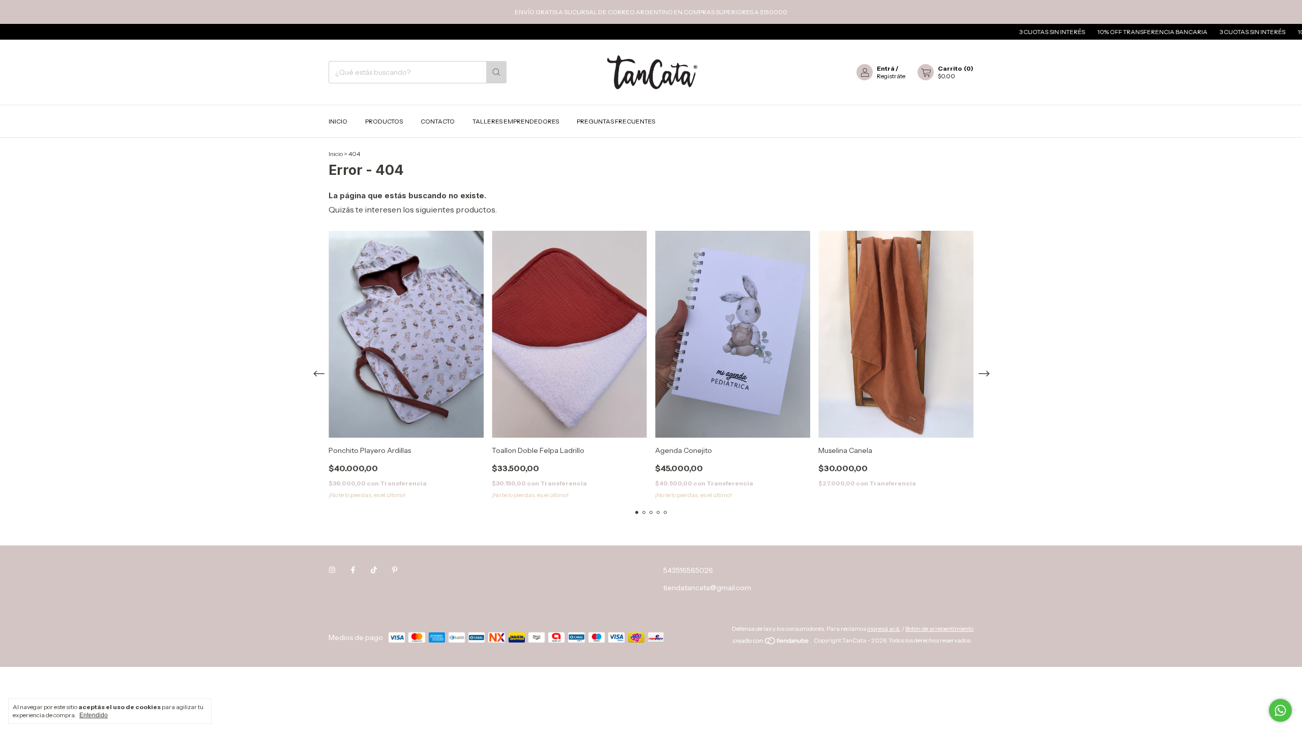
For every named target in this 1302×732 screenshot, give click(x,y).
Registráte (891, 76)
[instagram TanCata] (332, 570)
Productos (384, 121)
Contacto (438, 121)
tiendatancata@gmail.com (707, 587)
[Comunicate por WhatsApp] (1280, 710)
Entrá (886, 68)
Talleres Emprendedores (515, 121)
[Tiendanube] (771, 643)
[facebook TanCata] (353, 570)
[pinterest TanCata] (394, 570)
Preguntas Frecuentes (616, 121)
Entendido (93, 715)
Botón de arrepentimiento (939, 628)
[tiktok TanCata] (373, 570)
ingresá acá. (884, 628)
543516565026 (688, 570)
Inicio (338, 121)
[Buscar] (496, 72)
